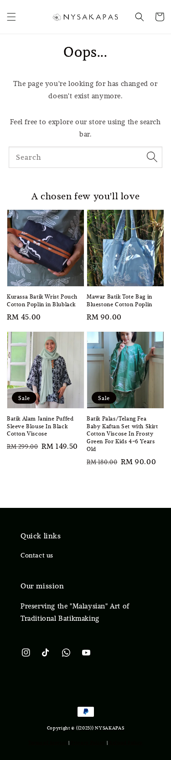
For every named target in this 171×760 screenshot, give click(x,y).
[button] (11, 17)
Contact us (37, 555)
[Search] (152, 157)
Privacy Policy (88, 742)
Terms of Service (47, 742)
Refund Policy (126, 742)
